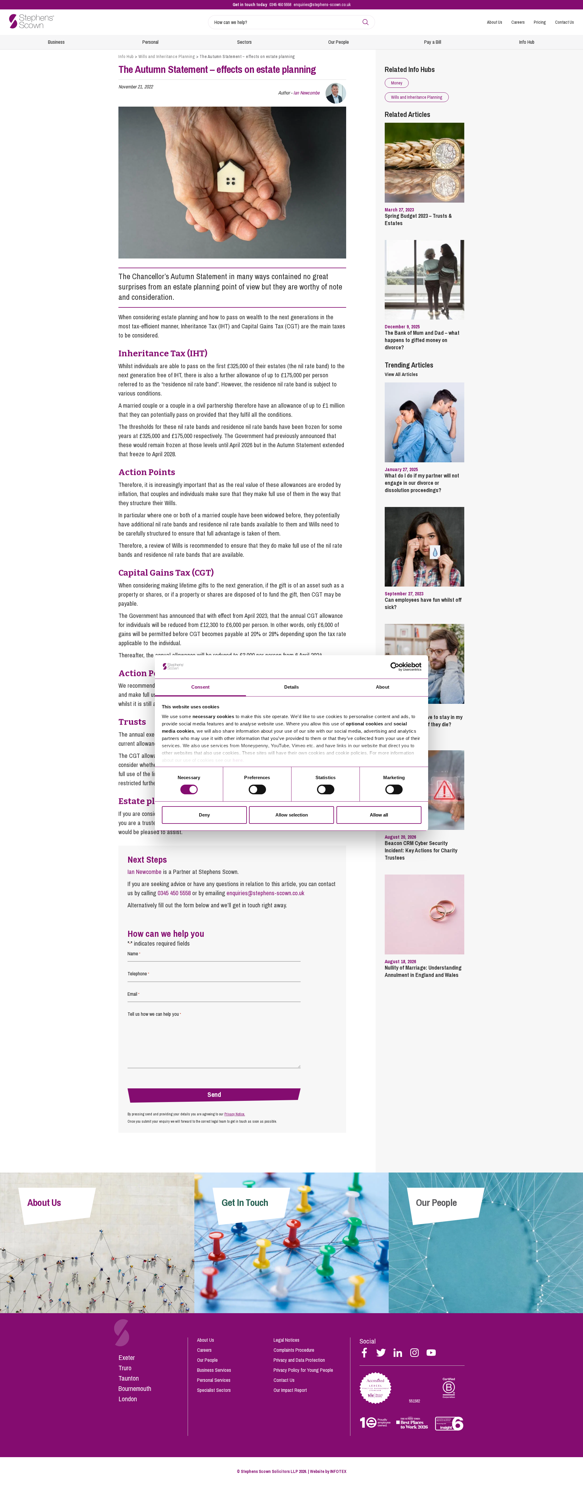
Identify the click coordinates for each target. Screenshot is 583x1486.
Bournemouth (134, 1388)
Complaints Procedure (294, 1350)
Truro (124, 1367)
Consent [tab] (200, 687)
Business (56, 42)
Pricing (540, 22)
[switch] (257, 789)
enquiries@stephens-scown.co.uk (322, 4)
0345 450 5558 (280, 4)
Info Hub (526, 42)
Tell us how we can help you (154, 1014)
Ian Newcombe (306, 92)
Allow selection (291, 814)
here (238, 760)
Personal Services (213, 1380)
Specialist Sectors (214, 1390)
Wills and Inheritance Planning (166, 56)
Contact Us (564, 22)
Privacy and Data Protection (299, 1360)
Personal (150, 42)
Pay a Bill (432, 42)
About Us (494, 22)
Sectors (244, 42)
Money (396, 83)
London (127, 1398)
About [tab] (382, 687)
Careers (518, 22)
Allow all (379, 814)
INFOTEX (338, 1471)
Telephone (138, 973)
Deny (204, 814)
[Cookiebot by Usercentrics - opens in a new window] (394, 666)
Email (133, 994)
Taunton (128, 1378)
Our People (338, 42)
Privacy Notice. (234, 1114)
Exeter (126, 1357)
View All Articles (401, 374)
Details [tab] (291, 687)
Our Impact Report (290, 1390)
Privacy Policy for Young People (303, 1370)
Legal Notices (286, 1340)
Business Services (214, 1370)
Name (134, 953)
